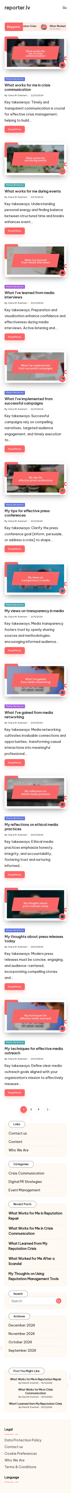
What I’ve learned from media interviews (29, 294)
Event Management (24, 1190)
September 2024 (22, 1350)
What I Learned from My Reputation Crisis (28, 1246)
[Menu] (64, 7)
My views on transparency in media (34, 610)
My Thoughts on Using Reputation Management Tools (34, 1276)
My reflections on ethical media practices (31, 826)
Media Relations (14, 79)
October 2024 (20, 1342)
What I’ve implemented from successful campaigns (29, 400)
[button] (47, 1109)
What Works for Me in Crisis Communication (31, 1231)
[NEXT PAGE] (47, 1109)
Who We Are (19, 1150)
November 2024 (22, 1333)
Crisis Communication (26, 1173)
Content (15, 1142)
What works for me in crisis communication (27, 87)
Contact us (18, 1133)
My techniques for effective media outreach (34, 1050)
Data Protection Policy (23, 1440)
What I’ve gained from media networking (29, 714)
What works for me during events (33, 191)
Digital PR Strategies (25, 1181)
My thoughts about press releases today (34, 938)
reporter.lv (17, 7)
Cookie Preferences (21, 1453)
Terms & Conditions (20, 1467)
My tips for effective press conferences (27, 512)
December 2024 (22, 1325)
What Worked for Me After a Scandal (48, 26)
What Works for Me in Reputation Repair (35, 1216)
